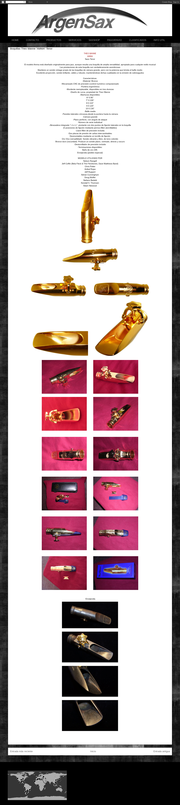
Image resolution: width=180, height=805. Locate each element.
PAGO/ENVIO (114, 40)
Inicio (93, 751)
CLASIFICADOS (137, 40)
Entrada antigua (161, 751)
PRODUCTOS (53, 40)
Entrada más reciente (21, 751)
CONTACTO (32, 40)
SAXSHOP (94, 40)
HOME (15, 40)
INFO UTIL (159, 40)
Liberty (74, 125)
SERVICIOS (74, 40)
